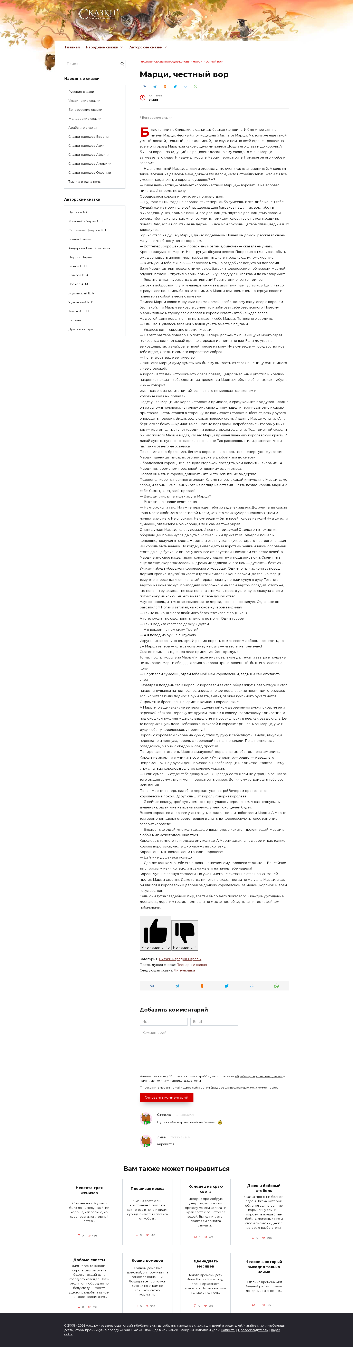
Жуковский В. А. (81, 293)
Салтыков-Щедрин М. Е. (88, 230)
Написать (228, 1330)
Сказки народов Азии (86, 146)
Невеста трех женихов (89, 1190)
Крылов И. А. (78, 275)
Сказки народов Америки (90, 163)
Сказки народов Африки (89, 154)
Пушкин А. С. (78, 212)
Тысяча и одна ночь (84, 181)
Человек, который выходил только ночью (264, 1267)
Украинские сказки (84, 101)
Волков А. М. (78, 284)
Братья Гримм (79, 239)
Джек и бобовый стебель (263, 1188)
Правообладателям (253, 1330)
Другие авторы (81, 329)
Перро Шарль (80, 257)
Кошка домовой (147, 1260)
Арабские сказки (82, 128)
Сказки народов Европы (172, 61)
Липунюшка (184, 970)
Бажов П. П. (77, 266)
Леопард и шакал (191, 965)
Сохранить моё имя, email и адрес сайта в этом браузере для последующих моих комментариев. (211, 1087)
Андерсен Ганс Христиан (89, 248)
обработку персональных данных (259, 1076)
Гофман (74, 320)
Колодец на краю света (206, 1189)
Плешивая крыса (147, 1188)
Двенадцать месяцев (205, 1263)
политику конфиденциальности (178, 1080)
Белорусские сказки (85, 110)
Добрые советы (89, 1260)
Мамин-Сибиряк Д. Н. (86, 221)
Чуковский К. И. (81, 302)
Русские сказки (81, 92)
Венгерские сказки (157, 118)
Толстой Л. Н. (78, 311)
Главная (72, 47)
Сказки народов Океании (89, 172)
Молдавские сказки (85, 119)
